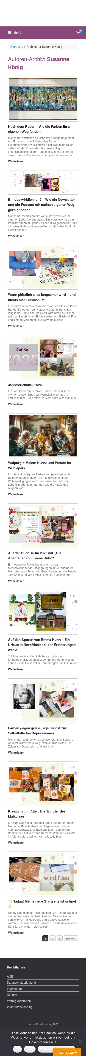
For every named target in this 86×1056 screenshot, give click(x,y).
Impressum (14, 988)
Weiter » (71, 938)
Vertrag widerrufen (19, 1001)
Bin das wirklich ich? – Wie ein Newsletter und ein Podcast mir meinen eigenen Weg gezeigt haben (41, 204)
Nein (29, 1049)
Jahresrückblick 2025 (25, 384)
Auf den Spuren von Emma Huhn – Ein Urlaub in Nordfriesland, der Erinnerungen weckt (42, 644)
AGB (10, 976)
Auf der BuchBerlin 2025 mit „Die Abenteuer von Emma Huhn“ (34, 555)
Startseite (16, 46)
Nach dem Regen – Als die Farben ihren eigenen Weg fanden (39, 129)
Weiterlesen (16, 161)
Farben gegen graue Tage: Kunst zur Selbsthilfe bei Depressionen (37, 730)
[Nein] (80, 1041)
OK (17, 1049)
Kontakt (12, 994)
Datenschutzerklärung (21, 982)
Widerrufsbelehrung (19, 1007)
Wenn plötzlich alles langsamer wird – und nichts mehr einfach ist (42, 297)
